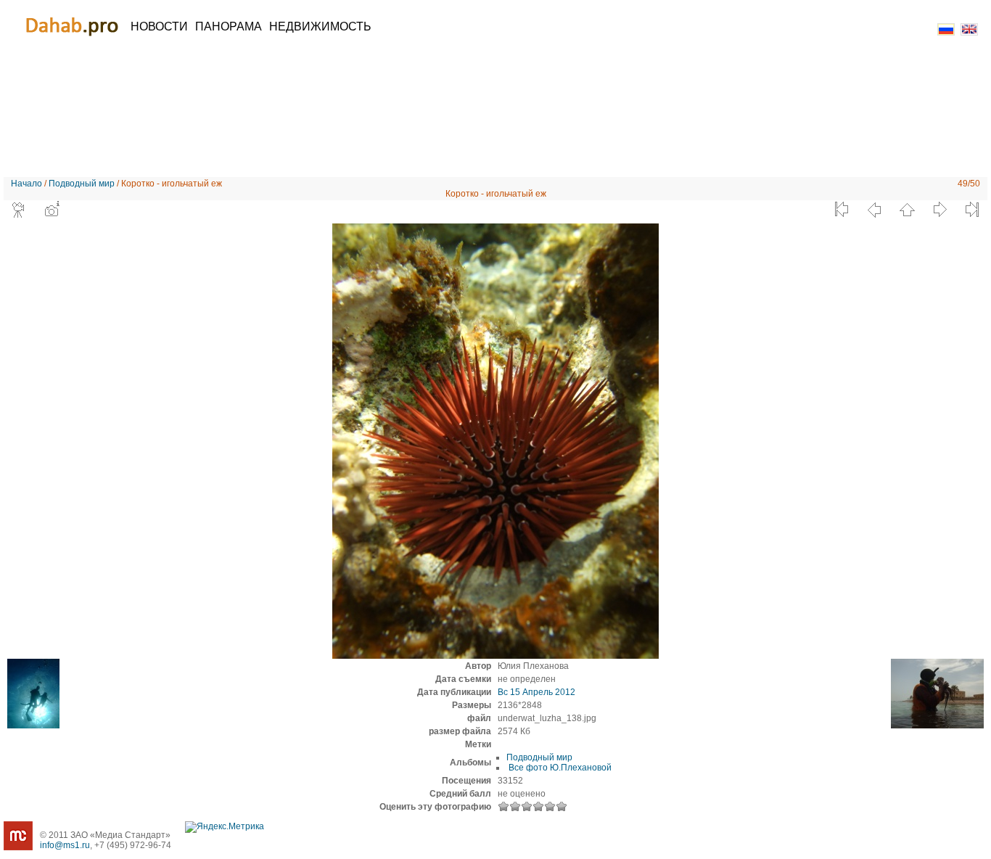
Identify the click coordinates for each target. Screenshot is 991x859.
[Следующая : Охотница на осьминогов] (939, 209)
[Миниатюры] (907, 209)
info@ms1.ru (65, 845)
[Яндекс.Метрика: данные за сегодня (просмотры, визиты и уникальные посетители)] (224, 827)
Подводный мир (82, 183)
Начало (26, 183)
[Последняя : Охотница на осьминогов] (972, 209)
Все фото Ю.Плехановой (559, 768)
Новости (159, 26)
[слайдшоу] (19, 209)
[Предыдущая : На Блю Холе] (874, 209)
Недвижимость (320, 26)
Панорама (228, 26)
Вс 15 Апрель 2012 (536, 692)
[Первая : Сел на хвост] (841, 209)
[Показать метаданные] (51, 209)
